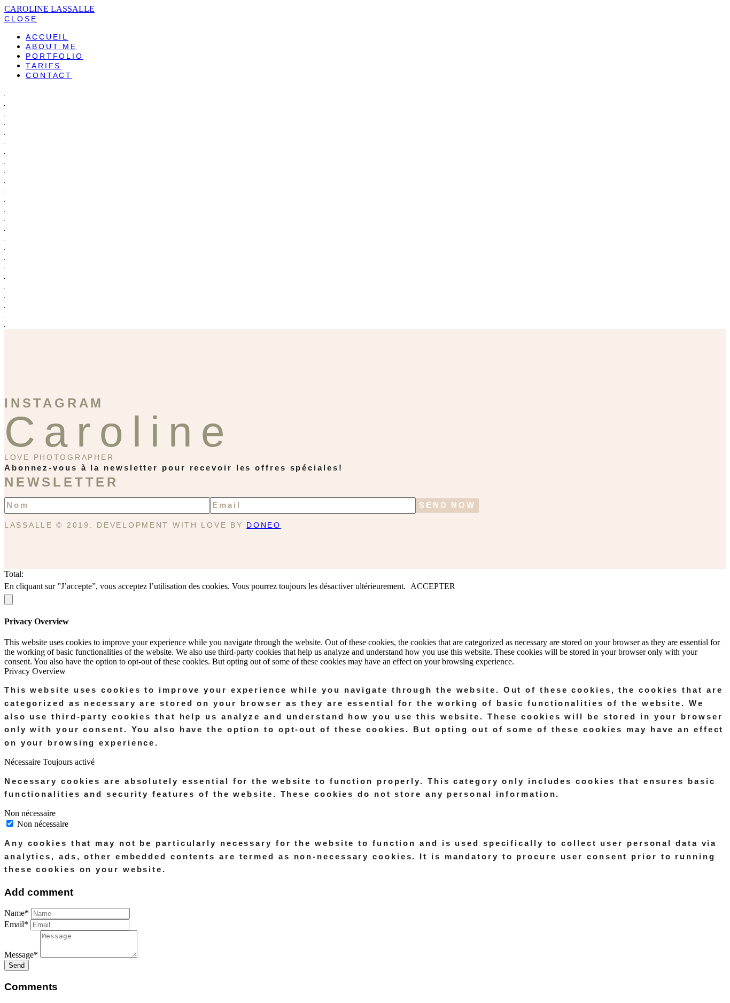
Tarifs (43, 65)
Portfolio (54, 56)
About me (51, 46)
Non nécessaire (42, 823)
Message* (21, 954)
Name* (16, 913)
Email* (16, 924)
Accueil (47, 37)
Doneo (263, 525)
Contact (49, 75)
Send (17, 965)
